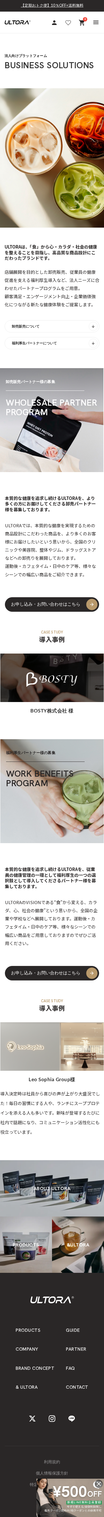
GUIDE (73, 1330)
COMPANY (27, 1349)
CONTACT (77, 1387)
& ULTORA (27, 1387)
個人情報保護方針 (52, 1473)
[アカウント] (54, 22)
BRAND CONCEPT (35, 1368)
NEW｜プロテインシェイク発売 (52, 10)
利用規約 (52, 1462)
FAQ (70, 1368)
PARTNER (76, 1349)
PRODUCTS (28, 1330)
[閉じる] (99, 1484)
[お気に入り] (68, 22)
